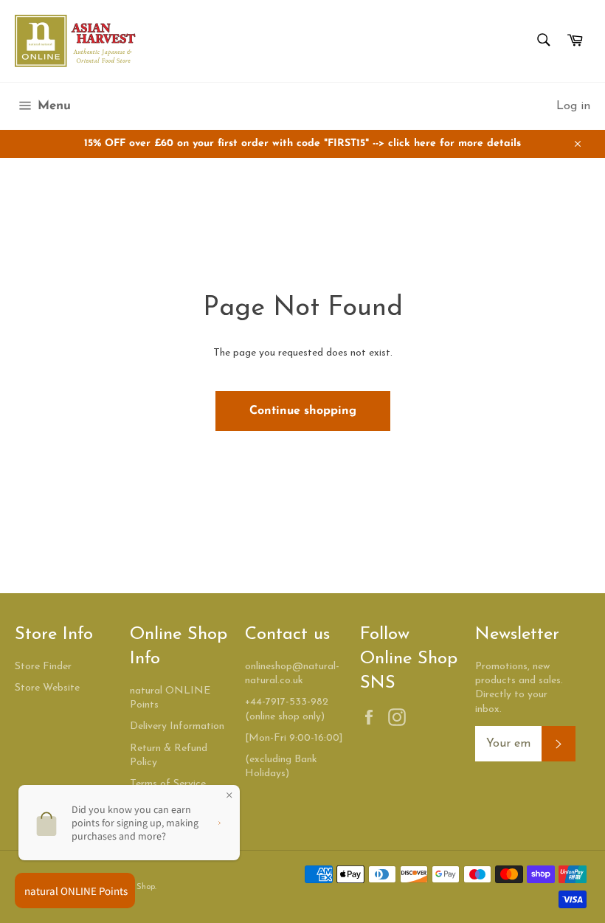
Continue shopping (302, 411)
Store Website (47, 688)
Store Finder (43, 666)
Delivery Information (177, 726)
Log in (573, 106)
